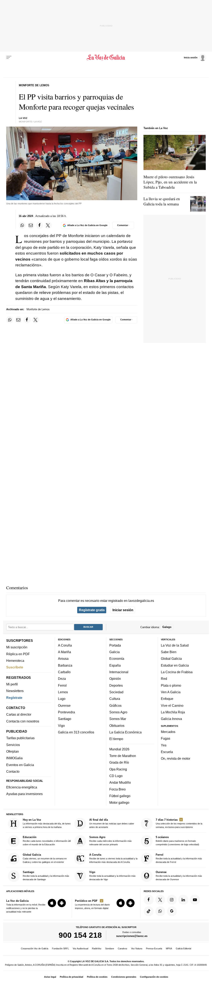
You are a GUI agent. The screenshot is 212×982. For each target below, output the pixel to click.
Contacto (12, 771)
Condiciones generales (123, 977)
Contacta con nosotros (22, 721)
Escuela (167, 752)
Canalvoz (122, 948)
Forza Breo (117, 789)
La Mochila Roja (173, 712)
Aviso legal (50, 977)
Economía (116, 658)
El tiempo (116, 739)
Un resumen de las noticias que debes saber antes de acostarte (111, 823)
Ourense (64, 705)
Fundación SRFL (60, 948)
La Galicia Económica (125, 732)
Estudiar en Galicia (175, 665)
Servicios (13, 745)
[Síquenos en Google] (172, 911)
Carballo (64, 672)
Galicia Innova (171, 719)
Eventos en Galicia (20, 765)
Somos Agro (118, 712)
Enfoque (167, 699)
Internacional (118, 672)
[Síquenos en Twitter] (160, 900)
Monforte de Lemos (38, 309)
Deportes (116, 685)
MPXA (169, 948)
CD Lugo (116, 776)
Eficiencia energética (21, 787)
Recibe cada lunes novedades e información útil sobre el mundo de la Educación (47, 841)
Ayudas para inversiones (24, 794)
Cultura (114, 699)
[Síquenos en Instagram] (172, 900)
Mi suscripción (16, 647)
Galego (166, 627)
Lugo (61, 699)
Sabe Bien (168, 652)
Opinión (115, 678)
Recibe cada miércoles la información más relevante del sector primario (110, 841)
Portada (115, 645)
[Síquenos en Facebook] (149, 900)
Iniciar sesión (122, 610)
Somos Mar (117, 719)
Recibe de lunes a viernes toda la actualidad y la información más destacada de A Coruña (113, 858)
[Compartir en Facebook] (39, 225)
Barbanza (65, 665)
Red (164, 678)
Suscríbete (14, 667)
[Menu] (9, 57)
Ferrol (62, 685)
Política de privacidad (71, 977)
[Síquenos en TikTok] (149, 911)
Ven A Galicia (171, 692)
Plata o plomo (171, 685)
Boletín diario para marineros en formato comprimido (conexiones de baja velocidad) (177, 841)
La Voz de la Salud (175, 645)
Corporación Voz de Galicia (34, 948)
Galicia (114, 652)
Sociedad (116, 692)
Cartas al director (18, 714)
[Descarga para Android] (62, 903)
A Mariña (64, 652)
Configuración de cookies (154, 977)
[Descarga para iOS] (52, 903)
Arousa (63, 658)
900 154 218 (80, 935)
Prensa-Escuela (154, 948)
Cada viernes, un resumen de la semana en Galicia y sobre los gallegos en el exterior (45, 858)
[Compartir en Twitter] (48, 225)
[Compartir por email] (30, 225)
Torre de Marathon (122, 756)
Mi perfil (12, 684)
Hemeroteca (15, 660)
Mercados (168, 732)
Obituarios (116, 725)
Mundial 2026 (119, 749)
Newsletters (15, 691)
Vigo (61, 725)
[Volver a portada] (106, 57)
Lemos (63, 692)
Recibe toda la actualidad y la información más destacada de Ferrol (179, 858)
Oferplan (12, 751)
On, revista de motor (175, 758)
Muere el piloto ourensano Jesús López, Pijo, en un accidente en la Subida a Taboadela (170, 182)
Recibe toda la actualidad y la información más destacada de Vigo (112, 876)
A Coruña (65, 645)
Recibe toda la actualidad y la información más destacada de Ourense (179, 876)
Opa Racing (118, 769)
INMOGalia (14, 758)
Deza (62, 678)
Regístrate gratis (92, 610)
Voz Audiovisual (80, 948)
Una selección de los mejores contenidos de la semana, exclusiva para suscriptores (179, 823)
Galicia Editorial (183, 948)
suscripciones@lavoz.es (131, 936)
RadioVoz (96, 948)
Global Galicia (171, 658)
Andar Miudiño (120, 782)
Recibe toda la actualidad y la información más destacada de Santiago (46, 876)
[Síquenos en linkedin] (183, 900)
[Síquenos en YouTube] (195, 900)
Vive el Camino (172, 705)
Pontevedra (66, 712)
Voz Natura (136, 948)
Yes (163, 745)
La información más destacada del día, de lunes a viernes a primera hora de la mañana (47, 823)
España (115, 665)
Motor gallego (119, 802)
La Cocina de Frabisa (177, 672)
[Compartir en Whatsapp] (22, 225)
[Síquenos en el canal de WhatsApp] (160, 911)
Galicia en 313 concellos (76, 732)
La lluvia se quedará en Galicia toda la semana (161, 201)
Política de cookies (97, 977)
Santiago (64, 719)
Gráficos (115, 705)
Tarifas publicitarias (20, 738)
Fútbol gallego (119, 796)
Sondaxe (109, 948)
